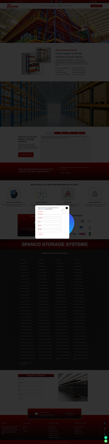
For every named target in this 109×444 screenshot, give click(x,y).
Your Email (40, 217)
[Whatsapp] (105, 441)
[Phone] (105, 437)
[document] (54, 222)
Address (39, 225)
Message (40, 229)
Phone (39, 221)
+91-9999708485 (48, 209)
